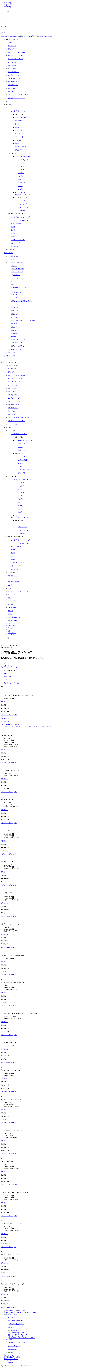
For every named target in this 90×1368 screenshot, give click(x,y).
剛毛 (19, 179)
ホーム (3, 646)
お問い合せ (7, 6)
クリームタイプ (23, 201)
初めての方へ (8, 1355)
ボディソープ (15, 243)
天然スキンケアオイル (18, 240)
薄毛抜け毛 (18, 150)
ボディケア (14, 246)
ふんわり (21, 169)
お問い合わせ (5, 33)
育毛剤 (13, 227)
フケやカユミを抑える (22, 147)
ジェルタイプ (22, 204)
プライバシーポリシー (11, 1359)
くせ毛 (17, 124)
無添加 (17, 143)
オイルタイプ (22, 210)
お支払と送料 (8, 4)
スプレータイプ (23, 207)
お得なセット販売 (9, 625)
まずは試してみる (9, 623)
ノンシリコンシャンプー (19, 111)
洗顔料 (13, 230)
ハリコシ (21, 173)
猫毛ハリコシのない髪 (22, 117)
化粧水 (13, 233)
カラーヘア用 (19, 137)
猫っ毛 (20, 176)
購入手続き (7, 2)
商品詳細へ (4, 702)
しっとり (21, 163)
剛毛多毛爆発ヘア (20, 120)
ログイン (3, 20)
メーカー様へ (8, 8)
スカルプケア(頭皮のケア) (19, 220)
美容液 (13, 236)
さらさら (21, 166)
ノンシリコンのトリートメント (24, 156)
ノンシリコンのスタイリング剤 (21, 217)
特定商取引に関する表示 (12, 1357)
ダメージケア (19, 134)
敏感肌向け (18, 140)
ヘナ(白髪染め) (16, 223)
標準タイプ (18, 127)
